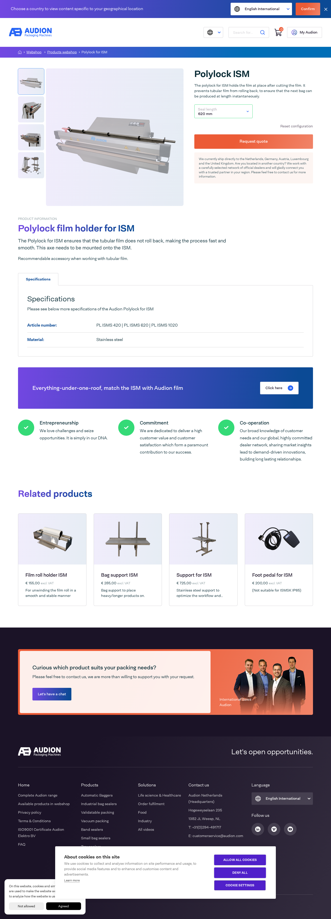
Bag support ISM (119, 575)
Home (23, 785)
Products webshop (62, 52)
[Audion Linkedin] (258, 829)
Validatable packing (97, 812)
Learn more (72, 880)
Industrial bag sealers (99, 804)
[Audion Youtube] (290, 829)
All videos (146, 829)
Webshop (33, 52)
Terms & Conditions (34, 821)
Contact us (198, 785)
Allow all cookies (240, 860)
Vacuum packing (95, 821)
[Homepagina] (20, 52)
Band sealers (92, 829)
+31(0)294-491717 (206, 827)
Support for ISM (194, 575)
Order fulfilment (151, 804)
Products (89, 785)
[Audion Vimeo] (274, 829)
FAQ (21, 844)
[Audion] (30, 32)
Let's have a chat (52, 694)
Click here (273, 388)
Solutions (147, 785)
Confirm (308, 9)
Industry (145, 821)
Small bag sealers (95, 838)
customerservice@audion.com (218, 835)
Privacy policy (29, 812)
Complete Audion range (37, 795)
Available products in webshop (44, 804)
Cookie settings (240, 885)
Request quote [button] (254, 141)
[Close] (325, 9)
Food (142, 812)
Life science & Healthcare (159, 795)
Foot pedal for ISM (272, 575)
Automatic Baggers (97, 795)
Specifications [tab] (38, 279)
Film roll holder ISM (46, 575)
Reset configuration (296, 126)
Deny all (240, 873)
